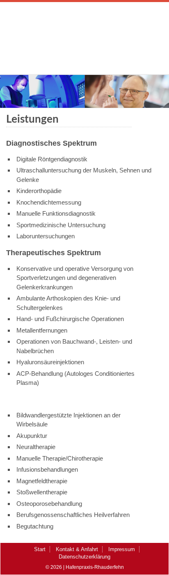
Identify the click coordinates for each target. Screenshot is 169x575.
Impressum (121, 549)
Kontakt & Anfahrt (77, 549)
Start (40, 549)
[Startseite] (84, 49)
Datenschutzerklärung (84, 557)
